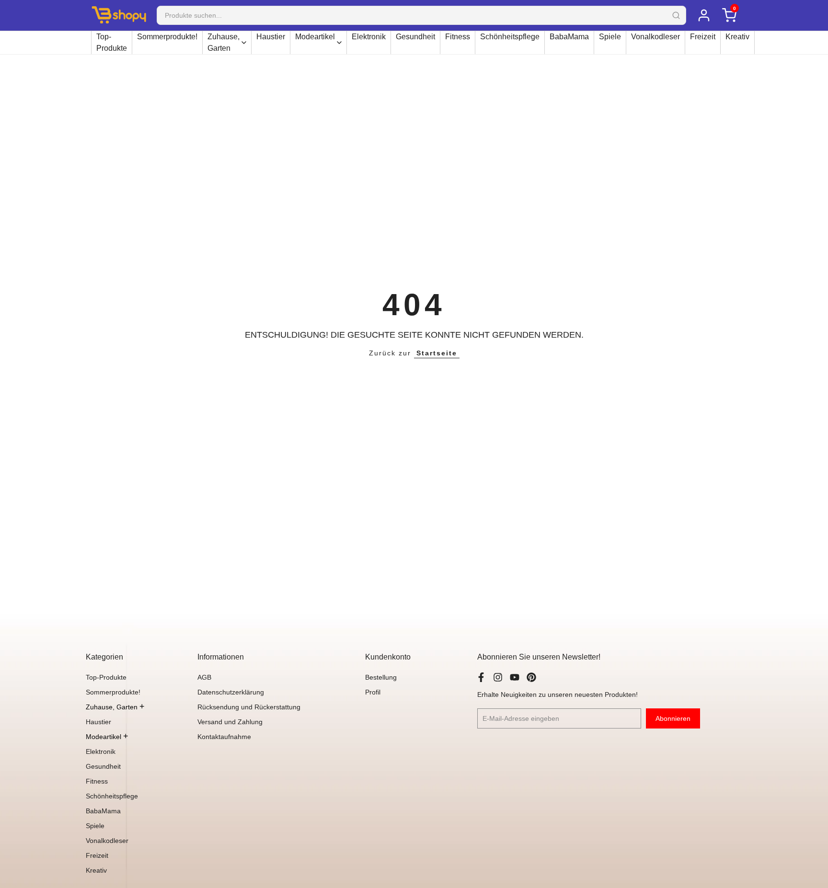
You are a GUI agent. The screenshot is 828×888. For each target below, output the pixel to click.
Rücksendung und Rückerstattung (248, 707)
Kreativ (737, 37)
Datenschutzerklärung (230, 692)
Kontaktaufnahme (224, 736)
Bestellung (381, 677)
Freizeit (702, 37)
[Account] (704, 15)
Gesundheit (415, 37)
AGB (204, 677)
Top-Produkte (111, 42)
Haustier (270, 37)
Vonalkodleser (655, 37)
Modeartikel (315, 37)
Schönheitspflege (510, 37)
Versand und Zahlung (230, 722)
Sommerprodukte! (167, 37)
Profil (372, 692)
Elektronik (369, 37)
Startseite (436, 353)
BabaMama (569, 37)
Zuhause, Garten (223, 42)
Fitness (457, 37)
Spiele (610, 37)
